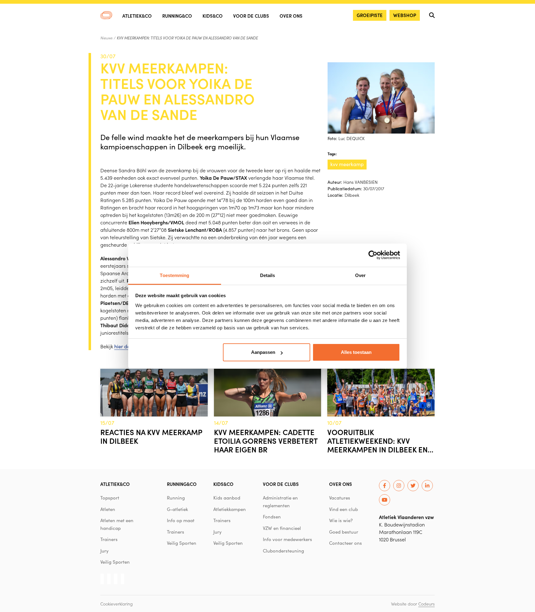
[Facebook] (384, 485)
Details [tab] (267, 275)
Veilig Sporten (115, 562)
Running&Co (177, 15)
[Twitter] (413, 485)
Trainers (109, 539)
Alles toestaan (356, 352)
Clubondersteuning (283, 551)
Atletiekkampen (229, 509)
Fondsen (272, 516)
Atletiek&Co (137, 15)
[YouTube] (384, 499)
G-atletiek (177, 509)
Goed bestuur (343, 532)
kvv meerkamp (347, 164)
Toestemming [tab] (174, 275)
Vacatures (339, 498)
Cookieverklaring (116, 604)
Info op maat (180, 520)
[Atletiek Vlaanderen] (106, 15)
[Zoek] (432, 15)
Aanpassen (263, 352)
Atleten (107, 509)
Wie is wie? (341, 520)
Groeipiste (370, 15)
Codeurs (426, 604)
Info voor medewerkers (287, 539)
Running (176, 498)
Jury (104, 551)
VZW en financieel (282, 528)
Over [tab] (360, 275)
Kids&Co (212, 15)
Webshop (404, 15)
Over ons (291, 15)
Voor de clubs (251, 15)
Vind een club (343, 509)
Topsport (109, 498)
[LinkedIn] (427, 485)
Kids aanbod (226, 498)
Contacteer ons (345, 543)
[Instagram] (398, 485)
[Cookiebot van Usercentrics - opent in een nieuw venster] (373, 255)
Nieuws (106, 37)
